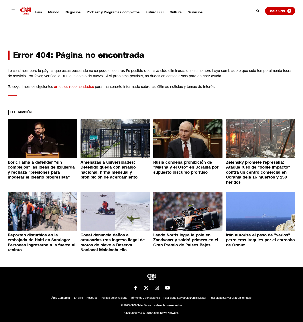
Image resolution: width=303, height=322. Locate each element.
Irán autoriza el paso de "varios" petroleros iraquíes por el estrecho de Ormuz (260, 240)
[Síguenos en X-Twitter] (146, 287)
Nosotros (92, 298)
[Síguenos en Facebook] (135, 287)
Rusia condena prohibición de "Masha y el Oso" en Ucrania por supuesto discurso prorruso (185, 167)
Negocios (73, 12)
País (38, 12)
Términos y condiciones (145, 298)
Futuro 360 (154, 12)
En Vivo (78, 298)
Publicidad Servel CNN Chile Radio (231, 298)
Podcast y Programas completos (113, 12)
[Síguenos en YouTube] (167, 287)
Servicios (195, 12)
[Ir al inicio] (25, 11)
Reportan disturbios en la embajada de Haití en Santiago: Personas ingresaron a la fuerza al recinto (41, 242)
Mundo (53, 12)
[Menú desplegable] (13, 11)
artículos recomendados (74, 86)
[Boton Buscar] (258, 11)
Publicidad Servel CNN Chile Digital (184, 298)
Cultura (176, 12)
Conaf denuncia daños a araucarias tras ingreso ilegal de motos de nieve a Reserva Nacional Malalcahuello (113, 242)
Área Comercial (61, 298)
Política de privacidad (114, 298)
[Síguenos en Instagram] (156, 287)
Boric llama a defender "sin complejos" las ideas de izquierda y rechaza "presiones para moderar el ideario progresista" (41, 169)
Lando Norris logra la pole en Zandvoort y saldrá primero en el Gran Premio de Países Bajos (185, 240)
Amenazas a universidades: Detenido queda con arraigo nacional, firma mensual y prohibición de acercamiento (109, 169)
